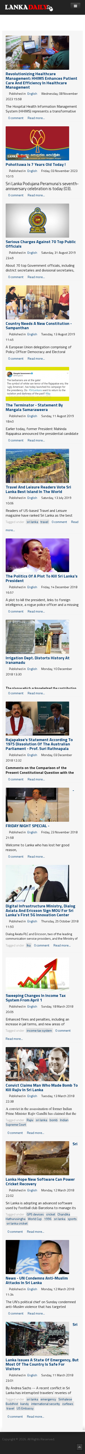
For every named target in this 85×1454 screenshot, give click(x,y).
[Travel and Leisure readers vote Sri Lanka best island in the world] (37, 465)
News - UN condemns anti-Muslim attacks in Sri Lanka (37, 1280)
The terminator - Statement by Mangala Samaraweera (34, 407)
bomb (54, 1120)
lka (29, 945)
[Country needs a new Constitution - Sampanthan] (37, 301)
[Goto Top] (79, 1447)
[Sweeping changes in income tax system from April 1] (37, 974)
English (32, 93)
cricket (50, 1214)
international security (45, 1403)
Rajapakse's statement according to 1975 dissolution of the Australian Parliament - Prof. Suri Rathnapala (39, 744)
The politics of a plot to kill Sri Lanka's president (42, 578)
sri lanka (32, 521)
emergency (48, 1399)
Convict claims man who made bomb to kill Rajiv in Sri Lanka (42, 1087)
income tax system (39, 1030)
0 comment (16, 117)
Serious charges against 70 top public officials (41, 244)
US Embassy (25, 1408)
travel (44, 521)
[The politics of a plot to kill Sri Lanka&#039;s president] (37, 555)
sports (72, 1218)
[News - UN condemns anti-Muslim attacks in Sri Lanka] (37, 1256)
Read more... (36, 117)
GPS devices (35, 1214)
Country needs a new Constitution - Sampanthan (39, 325)
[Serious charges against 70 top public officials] (37, 220)
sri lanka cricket (17, 1223)
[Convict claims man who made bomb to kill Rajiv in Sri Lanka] (37, 1063)
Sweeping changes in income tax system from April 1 (36, 997)
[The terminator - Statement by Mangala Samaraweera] (37, 383)
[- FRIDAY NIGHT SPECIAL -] (37, 804)
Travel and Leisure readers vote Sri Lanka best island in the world (38, 489)
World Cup (35, 1218)
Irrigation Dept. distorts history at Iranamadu (38, 660)
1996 (47, 1218)
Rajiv (30, 1120)
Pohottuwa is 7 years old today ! (36, 164)
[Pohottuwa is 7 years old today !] (37, 143)
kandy (24, 1403)
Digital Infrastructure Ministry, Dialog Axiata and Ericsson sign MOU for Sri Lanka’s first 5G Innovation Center (40, 910)
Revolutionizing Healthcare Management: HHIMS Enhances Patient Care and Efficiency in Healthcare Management (41, 80)
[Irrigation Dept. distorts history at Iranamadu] (37, 636)
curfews (67, 1403)
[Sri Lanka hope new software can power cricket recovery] (37, 1157)
